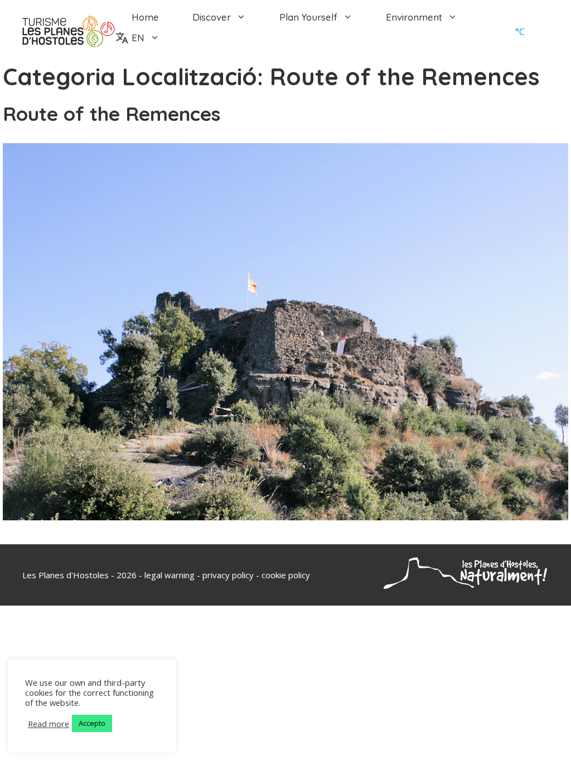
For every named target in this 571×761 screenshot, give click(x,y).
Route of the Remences (111, 113)
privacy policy (228, 574)
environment (414, 17)
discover (211, 17)
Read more (48, 724)
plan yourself (308, 17)
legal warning (169, 574)
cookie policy (286, 574)
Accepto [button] (92, 723)
